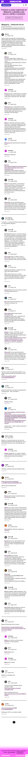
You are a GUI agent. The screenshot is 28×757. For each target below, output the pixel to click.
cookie (10, 297)
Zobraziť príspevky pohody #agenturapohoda (13, 28)
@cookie (6, 401)
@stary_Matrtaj (8, 313)
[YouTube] (18, 755)
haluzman (10, 89)
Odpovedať (3, 48)
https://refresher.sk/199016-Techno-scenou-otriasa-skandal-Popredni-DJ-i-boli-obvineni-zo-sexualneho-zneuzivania (15, 339)
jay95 (9, 408)
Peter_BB (10, 179)
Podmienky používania (6, 26)
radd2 (6, 464)
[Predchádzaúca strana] (11, 722)
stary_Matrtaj (8, 218)
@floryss (6, 496)
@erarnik (6, 154)
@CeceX (6, 93)
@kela (5, 640)
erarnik (10, 138)
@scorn (6, 290)
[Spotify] (22, 755)
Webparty (5, 25)
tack (9, 160)
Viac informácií (11, 752)
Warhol (7, 34)
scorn (9, 265)
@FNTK (6, 507)
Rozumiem (20, 752)
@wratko (6, 541)
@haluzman (7, 106)
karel (9, 102)
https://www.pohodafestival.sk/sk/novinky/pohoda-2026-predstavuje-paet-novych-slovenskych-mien (15, 168)
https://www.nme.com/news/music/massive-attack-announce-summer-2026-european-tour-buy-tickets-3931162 (13, 629)
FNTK (9, 491)
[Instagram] (20, 755)
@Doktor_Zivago (8, 453)
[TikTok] (24, 755)
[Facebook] (16, 755)
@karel (6, 122)
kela (6, 620)
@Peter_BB (7, 202)
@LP (5, 234)
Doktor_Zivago (9, 436)
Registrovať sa (18, 17)
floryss (7, 477)
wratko (10, 525)
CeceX (10, 52)
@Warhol (6, 57)
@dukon (6, 332)
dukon (9, 309)
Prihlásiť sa (9, 17)
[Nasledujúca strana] (17, 722)
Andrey (7, 367)
